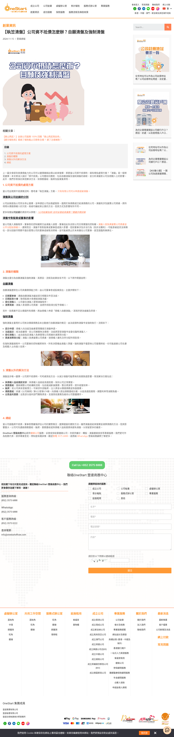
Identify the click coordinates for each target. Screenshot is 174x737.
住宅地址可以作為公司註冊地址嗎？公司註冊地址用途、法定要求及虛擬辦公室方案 (151, 79)
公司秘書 (47, 5)
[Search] (167, 27)
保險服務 (60, 12)
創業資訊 (34, 12)
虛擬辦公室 (61, 5)
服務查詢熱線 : (9, 496)
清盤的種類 (12, 156)
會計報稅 (75, 5)
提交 (130, 570)
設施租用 (96, 498)
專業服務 (105, 5)
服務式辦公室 (90, 5)
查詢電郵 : (6, 530)
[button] (87, 465)
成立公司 (34, 5)
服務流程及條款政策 (78, 12)
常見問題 (163, 644)
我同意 (144, 732)
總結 (9, 162)
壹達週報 (21, 38)
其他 (123, 498)
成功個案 (47, 12)
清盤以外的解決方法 (16, 159)
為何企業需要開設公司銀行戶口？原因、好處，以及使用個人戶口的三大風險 (151, 133)
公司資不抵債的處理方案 (19, 153)
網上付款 (163, 637)
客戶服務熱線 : (9, 518)
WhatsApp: (7, 507)
